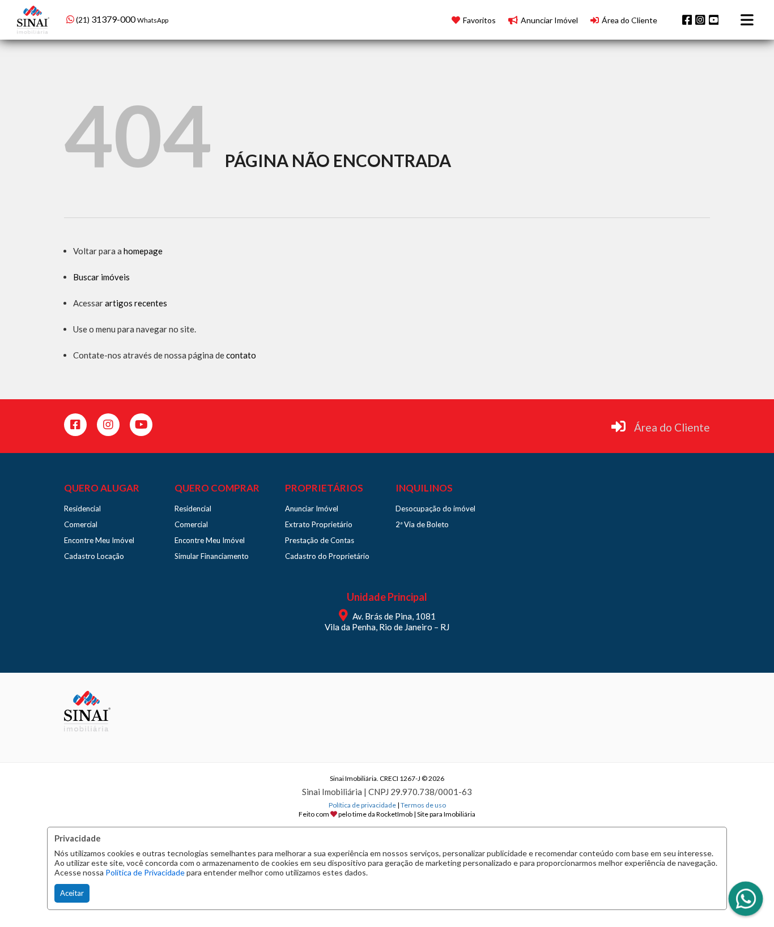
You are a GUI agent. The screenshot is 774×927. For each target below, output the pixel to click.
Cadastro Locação (94, 556)
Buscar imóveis (101, 277)
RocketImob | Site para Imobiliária (425, 814)
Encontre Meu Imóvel (99, 540)
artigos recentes (136, 303)
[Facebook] (687, 19)
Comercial (80, 524)
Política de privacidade (362, 805)
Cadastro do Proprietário (327, 556)
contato (241, 355)
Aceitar (72, 893)
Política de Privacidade (145, 872)
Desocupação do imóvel (435, 508)
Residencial (82, 508)
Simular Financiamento (212, 556)
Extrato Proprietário (318, 524)
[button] (138, 18)
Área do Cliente (672, 427)
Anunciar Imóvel (311, 508)
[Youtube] (714, 19)
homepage (143, 251)
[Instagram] (700, 19)
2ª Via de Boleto (422, 524)
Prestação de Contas (319, 540)
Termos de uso (423, 805)
